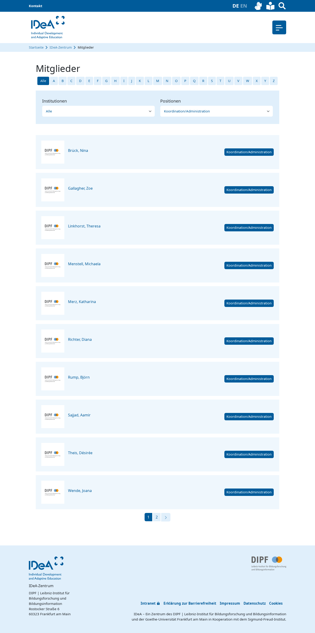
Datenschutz (255, 603)
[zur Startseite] (48, 27)
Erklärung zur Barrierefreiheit (189, 603)
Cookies (276, 603)
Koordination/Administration (249, 152)
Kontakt (35, 6)
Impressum (230, 603)
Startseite (36, 47)
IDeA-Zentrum (61, 47)
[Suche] (282, 6)
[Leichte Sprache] (270, 6)
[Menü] (279, 27)
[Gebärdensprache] (259, 6)
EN (243, 5)
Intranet (148, 603)
